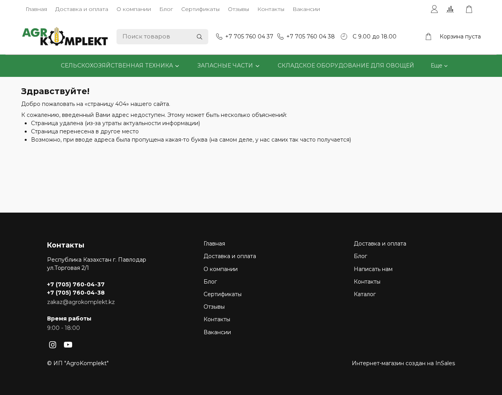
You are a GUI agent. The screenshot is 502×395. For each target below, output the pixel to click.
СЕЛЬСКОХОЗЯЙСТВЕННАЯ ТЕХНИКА (117, 65)
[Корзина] (473, 9)
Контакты (270, 9)
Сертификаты (200, 9)
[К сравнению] (451, 9)
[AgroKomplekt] (65, 36)
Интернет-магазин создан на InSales (403, 363)
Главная (36, 9)
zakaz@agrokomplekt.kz (81, 302)
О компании (133, 9)
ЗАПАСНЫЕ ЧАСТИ (225, 65)
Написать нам (373, 269)
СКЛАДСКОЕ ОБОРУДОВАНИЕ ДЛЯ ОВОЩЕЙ (346, 65)
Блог (166, 9)
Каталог (365, 294)
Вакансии (306, 9)
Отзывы (238, 9)
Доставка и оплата (81, 9)
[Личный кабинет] (434, 9)
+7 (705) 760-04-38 (76, 292)
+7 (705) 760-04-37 (76, 284)
